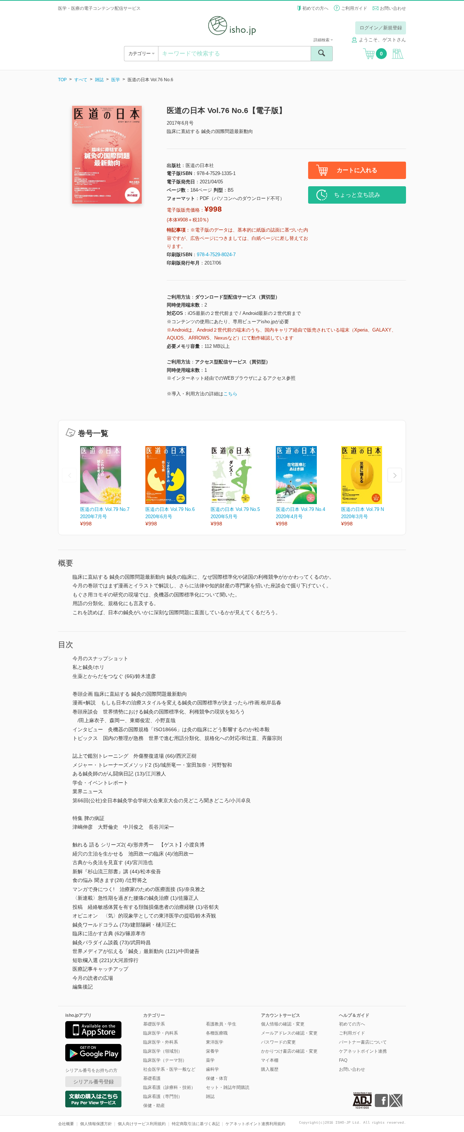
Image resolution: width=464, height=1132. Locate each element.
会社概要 (66, 1123)
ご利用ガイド (354, 8)
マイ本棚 (269, 1060)
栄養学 (212, 1051)
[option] (112, 487)
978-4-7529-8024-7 (216, 254)
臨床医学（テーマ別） (165, 1060)
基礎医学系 (154, 1024)
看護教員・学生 (221, 1024)
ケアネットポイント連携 (363, 1051)
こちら (230, 393)
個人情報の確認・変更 (282, 1024)
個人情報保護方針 (96, 1123)
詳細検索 (322, 40)
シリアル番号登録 (93, 1082)
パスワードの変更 (278, 1042)
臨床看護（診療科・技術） (169, 1087)
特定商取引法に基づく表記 (196, 1123)
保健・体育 (217, 1078)
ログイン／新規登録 (381, 27)
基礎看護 (152, 1078)
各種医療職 (217, 1033)
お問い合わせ (393, 8)
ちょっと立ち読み (357, 195)
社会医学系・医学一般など (169, 1069)
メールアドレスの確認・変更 (289, 1033)
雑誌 (99, 79)
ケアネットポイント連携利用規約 (255, 1123)
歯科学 (212, 1069)
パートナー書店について (363, 1042)
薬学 (210, 1060)
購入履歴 (269, 1069)
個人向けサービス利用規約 (142, 1123)
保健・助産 (154, 1105)
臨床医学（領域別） (162, 1051)
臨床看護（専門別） (162, 1096)
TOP (62, 79)
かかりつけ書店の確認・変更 (289, 1051)
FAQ (343, 1060)
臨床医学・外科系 (160, 1042)
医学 (115, 79)
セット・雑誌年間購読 (227, 1087)
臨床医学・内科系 (160, 1033)
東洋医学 (214, 1042)
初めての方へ (315, 8)
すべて (80, 79)
